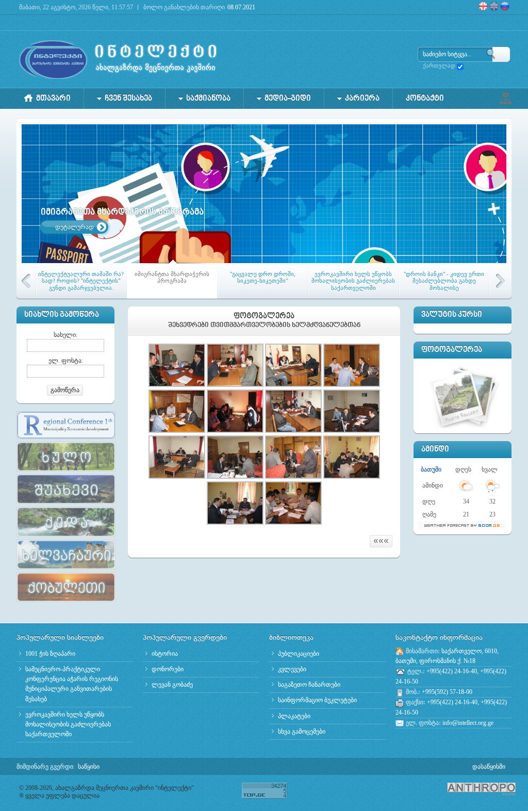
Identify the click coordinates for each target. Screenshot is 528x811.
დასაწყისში (488, 766)
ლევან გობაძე (172, 684)
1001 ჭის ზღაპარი (50, 653)
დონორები (168, 669)
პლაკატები (294, 716)
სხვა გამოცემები (301, 731)
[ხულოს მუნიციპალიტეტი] (66, 472)
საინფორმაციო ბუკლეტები (317, 700)
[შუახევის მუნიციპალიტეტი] (66, 504)
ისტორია (165, 653)
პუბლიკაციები (298, 653)
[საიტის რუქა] (505, 97)
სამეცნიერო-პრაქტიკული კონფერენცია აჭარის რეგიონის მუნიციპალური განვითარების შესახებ (71, 684)
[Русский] (508, 8)
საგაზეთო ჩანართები (309, 684)
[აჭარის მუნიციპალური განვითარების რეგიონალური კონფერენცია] (66, 439)
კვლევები (292, 669)
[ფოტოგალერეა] (464, 395)
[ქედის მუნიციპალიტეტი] (66, 537)
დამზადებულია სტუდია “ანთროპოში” (465, 789)
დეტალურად (74, 227)
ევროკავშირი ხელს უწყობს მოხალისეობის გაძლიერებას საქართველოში (68, 724)
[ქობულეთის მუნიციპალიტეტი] (66, 602)
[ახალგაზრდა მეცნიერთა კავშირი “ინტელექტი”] (118, 59)
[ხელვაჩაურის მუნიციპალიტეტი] (66, 570)
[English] (494, 8)
